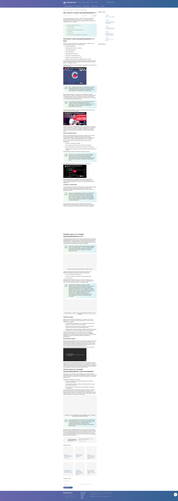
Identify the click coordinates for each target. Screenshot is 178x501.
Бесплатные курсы (70, 32)
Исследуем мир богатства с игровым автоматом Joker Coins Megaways (110, 22)
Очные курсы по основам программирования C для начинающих (77, 34)
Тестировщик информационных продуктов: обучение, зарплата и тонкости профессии (79, 472)
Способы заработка (86, 6)
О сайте (82, 496)
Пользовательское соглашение (94, 496)
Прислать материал (110, 2)
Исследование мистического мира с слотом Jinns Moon (110, 28)
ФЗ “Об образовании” (76, 154)
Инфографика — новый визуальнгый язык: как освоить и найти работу (68, 471)
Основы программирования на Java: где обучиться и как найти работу (68, 456)
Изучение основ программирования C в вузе (74, 25)
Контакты (82, 495)
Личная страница (70, 440)
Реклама (82, 498)
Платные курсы (70, 31)
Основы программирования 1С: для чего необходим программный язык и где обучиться (91, 456)
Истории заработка (78, 6)
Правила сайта (83, 492)
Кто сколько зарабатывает (68, 6)
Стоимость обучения (71, 28)
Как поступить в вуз (71, 26)
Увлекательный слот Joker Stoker (110, 40)
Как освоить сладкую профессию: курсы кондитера (79, 455)
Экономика (102, 6)
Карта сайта (83, 493)
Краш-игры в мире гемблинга (110, 16)
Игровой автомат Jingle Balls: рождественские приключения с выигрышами (110, 34)
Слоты (107, 15)
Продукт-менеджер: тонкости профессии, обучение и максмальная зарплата (91, 472)
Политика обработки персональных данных (105, 496)
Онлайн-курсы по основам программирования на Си (75, 29)
